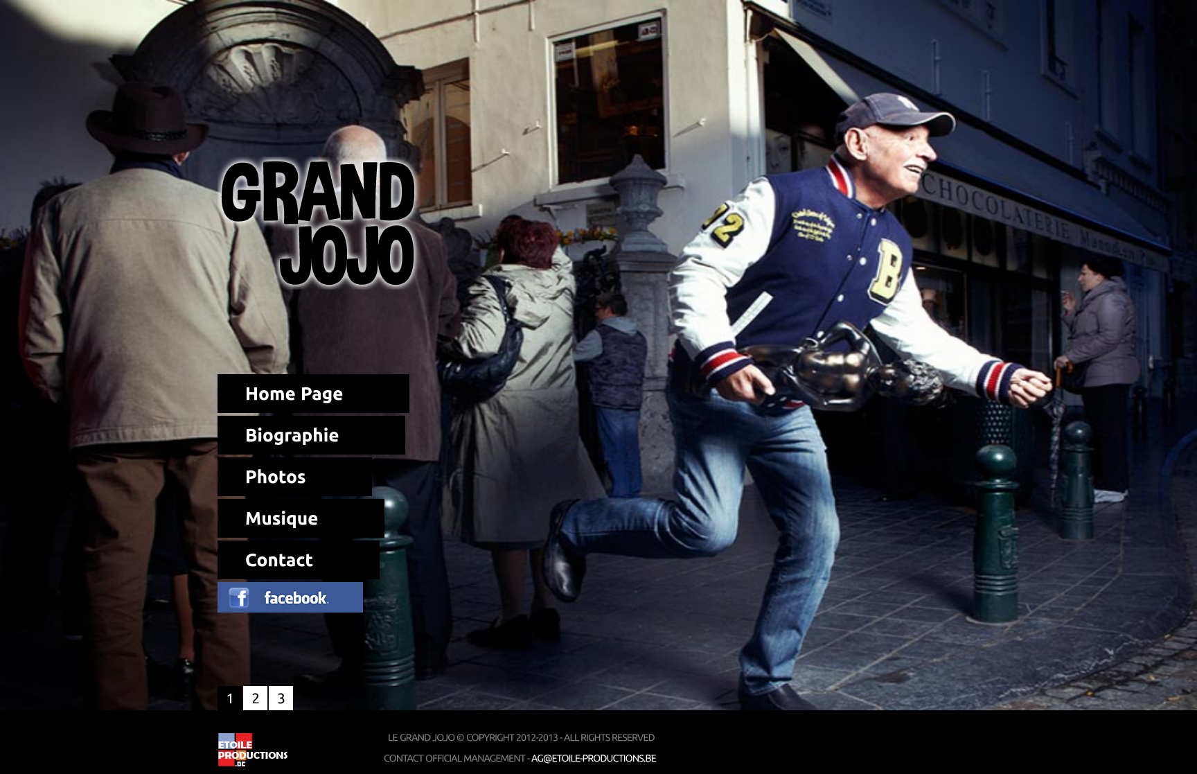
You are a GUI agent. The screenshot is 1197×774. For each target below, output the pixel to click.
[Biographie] (311, 435)
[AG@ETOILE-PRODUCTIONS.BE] (593, 758)
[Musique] (301, 518)
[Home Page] (313, 393)
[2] (255, 698)
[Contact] (299, 559)
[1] (230, 698)
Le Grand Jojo (321, 223)
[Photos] (295, 476)
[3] (281, 698)
